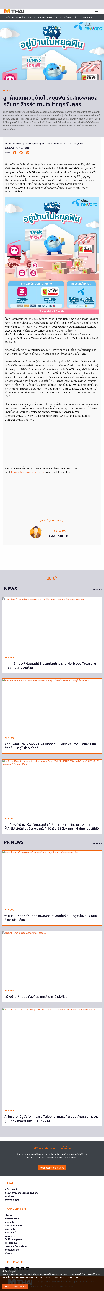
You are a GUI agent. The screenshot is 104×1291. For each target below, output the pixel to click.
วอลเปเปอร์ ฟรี (12, 1249)
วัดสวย (77, 17)
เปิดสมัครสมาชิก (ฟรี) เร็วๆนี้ (52, 1168)
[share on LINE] (28, 152)
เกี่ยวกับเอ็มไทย (12, 1200)
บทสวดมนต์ (88, 17)
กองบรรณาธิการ (60, 536)
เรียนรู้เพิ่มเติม (20, 1286)
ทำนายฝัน (20, 17)
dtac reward (56, 520)
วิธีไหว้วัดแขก (11, 1243)
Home (8, 143)
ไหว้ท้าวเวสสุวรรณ (13, 1239)
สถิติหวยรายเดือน (13, 1225)
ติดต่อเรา (9, 1196)
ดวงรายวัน (10, 1229)
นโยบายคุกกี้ (11, 1189)
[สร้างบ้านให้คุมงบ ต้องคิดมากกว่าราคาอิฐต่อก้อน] (52, 959)
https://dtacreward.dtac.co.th (27, 472)
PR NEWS (7, 90)
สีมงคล (8, 1253)
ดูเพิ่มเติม (97, 589)
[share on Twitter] (21, 152)
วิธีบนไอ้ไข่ (10, 1236)
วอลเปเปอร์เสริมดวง (63, 17)
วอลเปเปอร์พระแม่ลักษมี (16, 1246)
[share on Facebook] (15, 152)
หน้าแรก (10, 17)
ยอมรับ (7, 1286)
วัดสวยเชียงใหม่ (12, 1218)
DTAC (43, 520)
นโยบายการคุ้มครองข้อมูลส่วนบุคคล (22, 1193)
